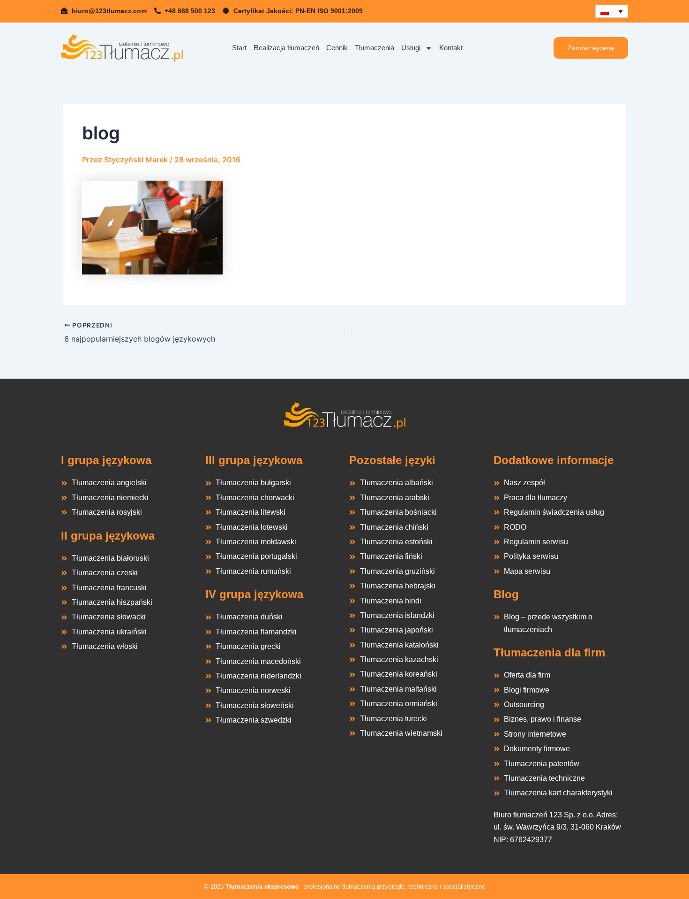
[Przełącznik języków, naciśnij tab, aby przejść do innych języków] (611, 11)
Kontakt (451, 48)
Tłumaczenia (374, 48)
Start (239, 48)
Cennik (337, 48)
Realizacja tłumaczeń (286, 48)
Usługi (410, 48)
